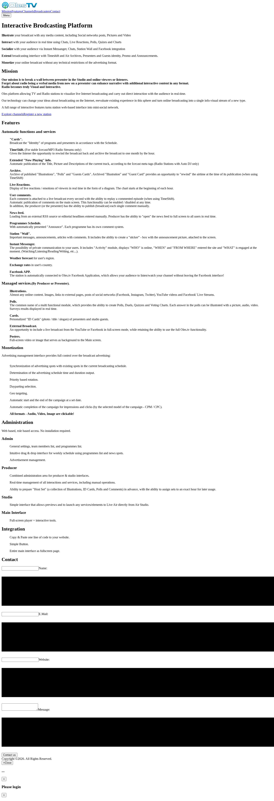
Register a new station (37, 114)
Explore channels (12, 114)
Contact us (9, 754)
